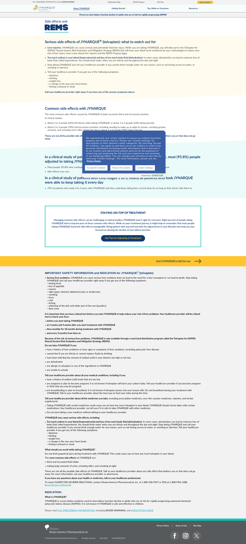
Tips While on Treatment (158, 8)
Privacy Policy (163, 526)
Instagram (185, 535)
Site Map (197, 526)
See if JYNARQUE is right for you (173, 261)
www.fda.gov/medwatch (57, 485)
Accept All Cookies (96, 168)
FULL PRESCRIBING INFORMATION (76, 510)
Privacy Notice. (94, 161)
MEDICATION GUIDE (142, 510)
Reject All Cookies (121, 168)
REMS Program (138, 2)
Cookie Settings (145, 168)
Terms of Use (181, 526)
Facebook (174, 535)
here (124, 53)
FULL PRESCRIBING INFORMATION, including (53, 2)
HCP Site (160, 2)
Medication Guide (114, 2)
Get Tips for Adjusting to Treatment (123, 238)
